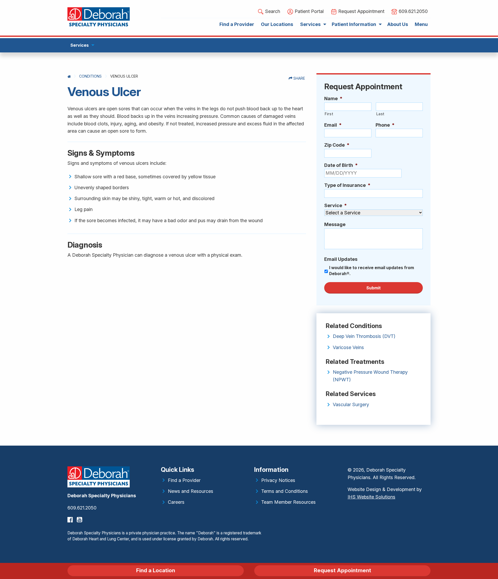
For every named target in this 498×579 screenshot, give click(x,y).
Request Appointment (342, 570)
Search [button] (272, 11)
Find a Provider (184, 480)
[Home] (69, 76)
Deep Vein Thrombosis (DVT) (364, 336)
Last (380, 114)
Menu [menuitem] (421, 24)
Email (333, 125)
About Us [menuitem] (397, 24)
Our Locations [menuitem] (277, 24)
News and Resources (190, 491)
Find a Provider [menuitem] (236, 24)
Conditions (90, 76)
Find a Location (155, 570)
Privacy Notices (278, 480)
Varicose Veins (348, 347)
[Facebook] (70, 519)
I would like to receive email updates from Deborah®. (371, 270)
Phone (385, 125)
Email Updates (340, 259)
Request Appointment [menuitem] (360, 11)
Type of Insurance (347, 185)
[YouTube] (80, 519)
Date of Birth (341, 165)
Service (335, 205)
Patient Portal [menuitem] (308, 11)
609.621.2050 (81, 507)
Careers (176, 502)
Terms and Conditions (284, 491)
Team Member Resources (288, 502)
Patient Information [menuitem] (354, 24)
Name (333, 98)
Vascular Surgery (351, 404)
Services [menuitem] (310, 24)
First (328, 114)
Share (298, 78)
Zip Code (336, 145)
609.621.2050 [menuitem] (412, 11)
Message (334, 224)
